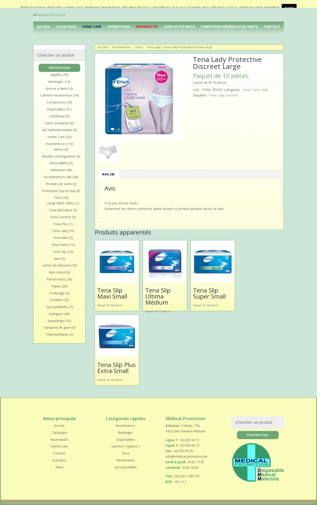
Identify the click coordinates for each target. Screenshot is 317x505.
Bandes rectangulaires (58, 156)
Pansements (56, 279)
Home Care (91, 26)
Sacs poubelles (57, 307)
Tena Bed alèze (60, 210)
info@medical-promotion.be (186, 456)
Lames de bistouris (56, 265)
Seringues (56, 314)
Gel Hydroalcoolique (57, 130)
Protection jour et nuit (58, 191)
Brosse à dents (57, 88)
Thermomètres (57, 334)
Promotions (118, 26)
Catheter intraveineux (56, 95)
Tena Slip (59, 251)
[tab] (108, 174)
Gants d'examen (57, 123)
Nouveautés (147, 26)
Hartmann (57, 170)
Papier (56, 286)
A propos (59, 460)
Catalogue (66, 26)
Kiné (57, 258)
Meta (59, 467)
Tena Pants (59, 244)
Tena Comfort (60, 217)
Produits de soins (59, 184)
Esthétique (57, 116)
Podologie (57, 293)
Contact (272, 26)
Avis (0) (108, 174)
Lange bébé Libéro (60, 203)
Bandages (56, 81)
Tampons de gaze (57, 327)
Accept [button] (289, 7)
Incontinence (121, 47)
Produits (56, 300)
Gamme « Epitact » (125, 446)
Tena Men (60, 237)
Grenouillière (58, 163)
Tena (138, 47)
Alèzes (59, 149)
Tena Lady (154, 47)
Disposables (56, 109)
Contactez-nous (179, 26)
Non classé (57, 272)
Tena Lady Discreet (223, 95)
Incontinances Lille (58, 177)
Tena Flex (60, 224)
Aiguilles (56, 74)
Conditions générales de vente (229, 26)
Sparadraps (56, 320)
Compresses (56, 102)
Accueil (43, 26)
